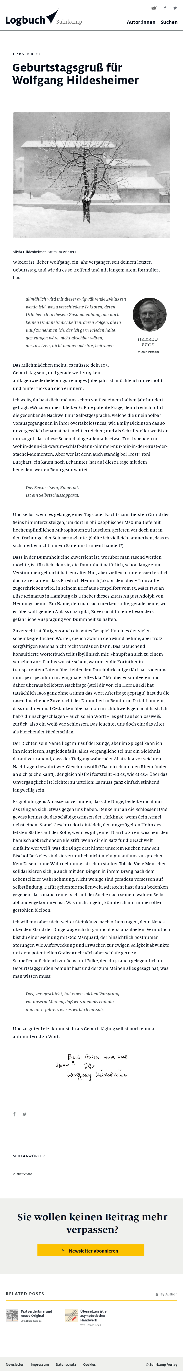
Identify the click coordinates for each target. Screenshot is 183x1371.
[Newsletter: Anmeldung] (91, 1235)
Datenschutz (66, 1365)
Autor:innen (141, 22)
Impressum (40, 1365)
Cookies (89, 1365)
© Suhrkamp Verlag (161, 1364)
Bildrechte (24, 1174)
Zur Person (150, 351)
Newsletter (15, 1365)
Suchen (169, 22)
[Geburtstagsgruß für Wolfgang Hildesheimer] (14, 1114)
